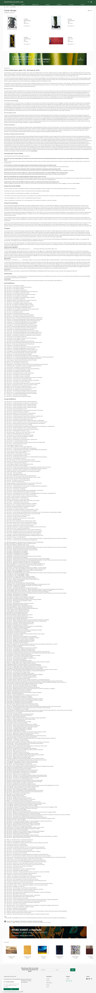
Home (12, 4)
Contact (83, 4)
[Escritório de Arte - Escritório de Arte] (10, 976)
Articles (47, 978)
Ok (11, 989)
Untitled (26, 19)
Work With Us (49, 982)
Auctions (71, 4)
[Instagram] (91, 979)
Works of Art (35, 4)
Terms (47, 986)
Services (48, 4)
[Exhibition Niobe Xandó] (48, 938)
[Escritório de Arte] (13, 1)
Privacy (47, 984)
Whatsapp (70, 981)
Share (91, 10)
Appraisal (59, 4)
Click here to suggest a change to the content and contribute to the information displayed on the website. (29, 922)
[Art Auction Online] (48, 64)
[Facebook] (87, 979)
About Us (48, 981)
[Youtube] (89, 979)
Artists (23, 4)
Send (73, 969)
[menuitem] (12, 5)
